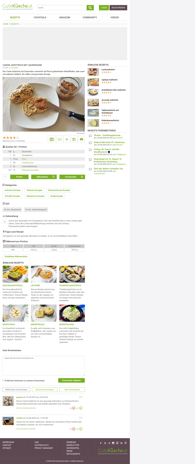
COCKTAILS (40, 17)
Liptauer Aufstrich (109, 80)
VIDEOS (115, 17)
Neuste (45, 389)
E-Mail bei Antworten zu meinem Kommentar (24, 380)
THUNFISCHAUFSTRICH (70, 285)
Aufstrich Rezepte (13, 190)
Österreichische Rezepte (59, 190)
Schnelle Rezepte (12, 196)
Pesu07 (119, 138)
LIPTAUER (35, 285)
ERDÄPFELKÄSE (66, 324)
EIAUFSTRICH (9, 324)
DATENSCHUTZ (42, 445)
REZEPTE (15, 17)
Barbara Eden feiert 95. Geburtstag (109, 142)
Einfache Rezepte (34, 190)
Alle (72, 389)
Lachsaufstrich (108, 69)
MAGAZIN (64, 17)
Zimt (24, 159)
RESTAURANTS (73, 454)
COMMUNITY (90, 17)
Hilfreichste (16, 389)
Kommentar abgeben (71, 380)
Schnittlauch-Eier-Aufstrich (114, 90)
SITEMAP (7, 448)
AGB (36, 442)
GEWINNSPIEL (72, 448)
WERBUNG (71, 442)
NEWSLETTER (72, 445)
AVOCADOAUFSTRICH (13, 285)
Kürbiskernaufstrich (110, 120)
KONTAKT (7, 445)
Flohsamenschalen (30, 170)
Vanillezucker (28, 163)
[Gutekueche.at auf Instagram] (113, 443)
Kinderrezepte (57, 196)
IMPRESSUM (8, 442)
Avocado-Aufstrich (110, 100)
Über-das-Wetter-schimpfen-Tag (108, 168)
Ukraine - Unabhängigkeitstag (107, 135)
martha (19, 418)
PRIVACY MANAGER (44, 448)
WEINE (69, 451)
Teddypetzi (121, 154)
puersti (15, 68)
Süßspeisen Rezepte (35, 196)
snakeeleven (99, 173)
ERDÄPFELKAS (37, 324)
